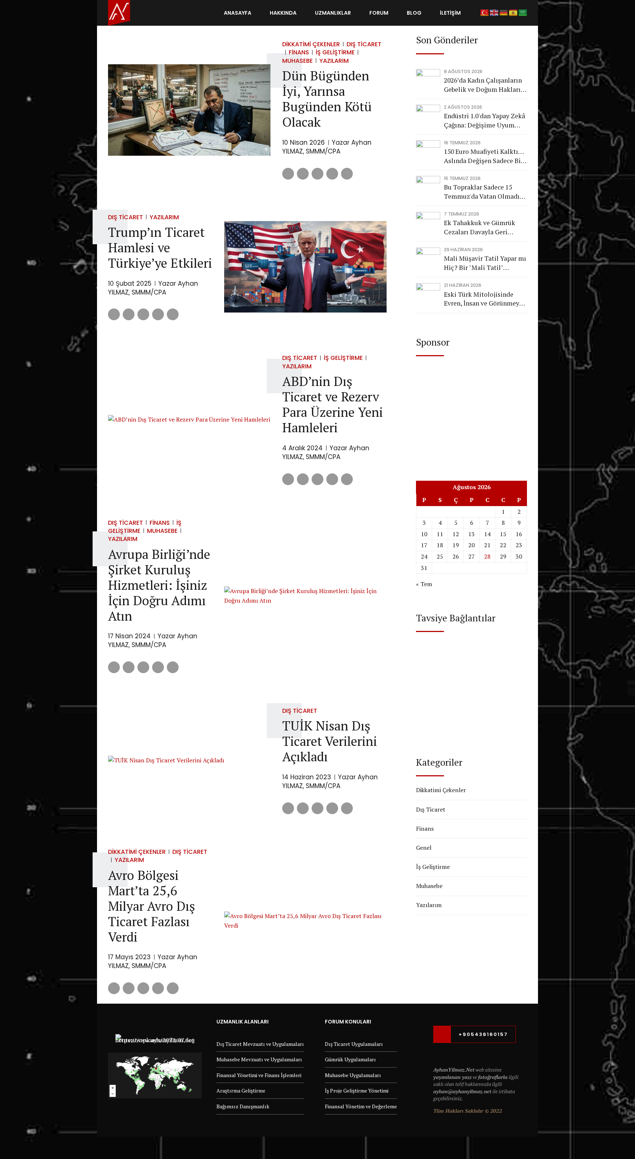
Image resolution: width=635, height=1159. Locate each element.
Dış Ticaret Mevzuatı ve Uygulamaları (260, 1043)
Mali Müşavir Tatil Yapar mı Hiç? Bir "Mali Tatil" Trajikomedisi (485, 263)
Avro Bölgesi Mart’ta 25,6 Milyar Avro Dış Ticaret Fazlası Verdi (151, 906)
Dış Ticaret (364, 44)
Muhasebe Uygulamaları (353, 1075)
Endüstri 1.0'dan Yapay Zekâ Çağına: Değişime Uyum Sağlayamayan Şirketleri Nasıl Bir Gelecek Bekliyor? (484, 121)
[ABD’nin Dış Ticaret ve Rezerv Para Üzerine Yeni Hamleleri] (189, 420)
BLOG (414, 13)
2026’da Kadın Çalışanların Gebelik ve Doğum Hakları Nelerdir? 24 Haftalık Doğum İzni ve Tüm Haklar (483, 85)
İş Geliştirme (335, 52)
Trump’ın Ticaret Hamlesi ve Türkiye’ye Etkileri (160, 247)
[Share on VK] (332, 174)
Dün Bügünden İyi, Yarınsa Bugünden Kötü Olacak (327, 98)
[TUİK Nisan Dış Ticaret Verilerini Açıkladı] (189, 760)
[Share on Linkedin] (317, 174)
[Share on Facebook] (288, 174)
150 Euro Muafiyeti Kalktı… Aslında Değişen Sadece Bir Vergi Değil (484, 156)
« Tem (424, 584)
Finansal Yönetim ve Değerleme (361, 1106)
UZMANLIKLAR (333, 13)
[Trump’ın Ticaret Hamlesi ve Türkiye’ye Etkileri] (305, 267)
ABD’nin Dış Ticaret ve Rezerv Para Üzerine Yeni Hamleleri (332, 404)
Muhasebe (162, 531)
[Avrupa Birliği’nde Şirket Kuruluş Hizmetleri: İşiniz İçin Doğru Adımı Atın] (305, 595)
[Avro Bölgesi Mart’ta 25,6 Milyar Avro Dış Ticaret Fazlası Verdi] (305, 920)
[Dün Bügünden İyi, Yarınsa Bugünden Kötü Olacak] (189, 110)
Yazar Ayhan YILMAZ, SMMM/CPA (327, 147)
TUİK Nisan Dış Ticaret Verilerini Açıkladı (329, 741)
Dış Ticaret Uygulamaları (354, 1043)
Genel (423, 848)
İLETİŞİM (450, 13)
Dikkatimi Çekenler (311, 44)
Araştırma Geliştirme (240, 1090)
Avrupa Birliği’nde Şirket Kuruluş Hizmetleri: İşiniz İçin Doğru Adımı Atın (159, 585)
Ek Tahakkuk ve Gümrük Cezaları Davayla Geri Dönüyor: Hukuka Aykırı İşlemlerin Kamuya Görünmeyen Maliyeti (479, 228)
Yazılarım (334, 61)
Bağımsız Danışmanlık (242, 1106)
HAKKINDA (283, 13)
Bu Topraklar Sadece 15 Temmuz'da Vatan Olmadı (482, 192)
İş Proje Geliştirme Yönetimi (356, 1090)
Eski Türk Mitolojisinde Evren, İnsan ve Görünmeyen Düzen (485, 299)
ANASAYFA (237, 13)
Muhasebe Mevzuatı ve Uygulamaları (259, 1059)
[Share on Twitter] (303, 174)
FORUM (378, 13)
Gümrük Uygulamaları (350, 1059)
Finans (299, 52)
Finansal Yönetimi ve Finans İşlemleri (258, 1075)
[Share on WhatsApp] (347, 174)
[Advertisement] (471, 411)
